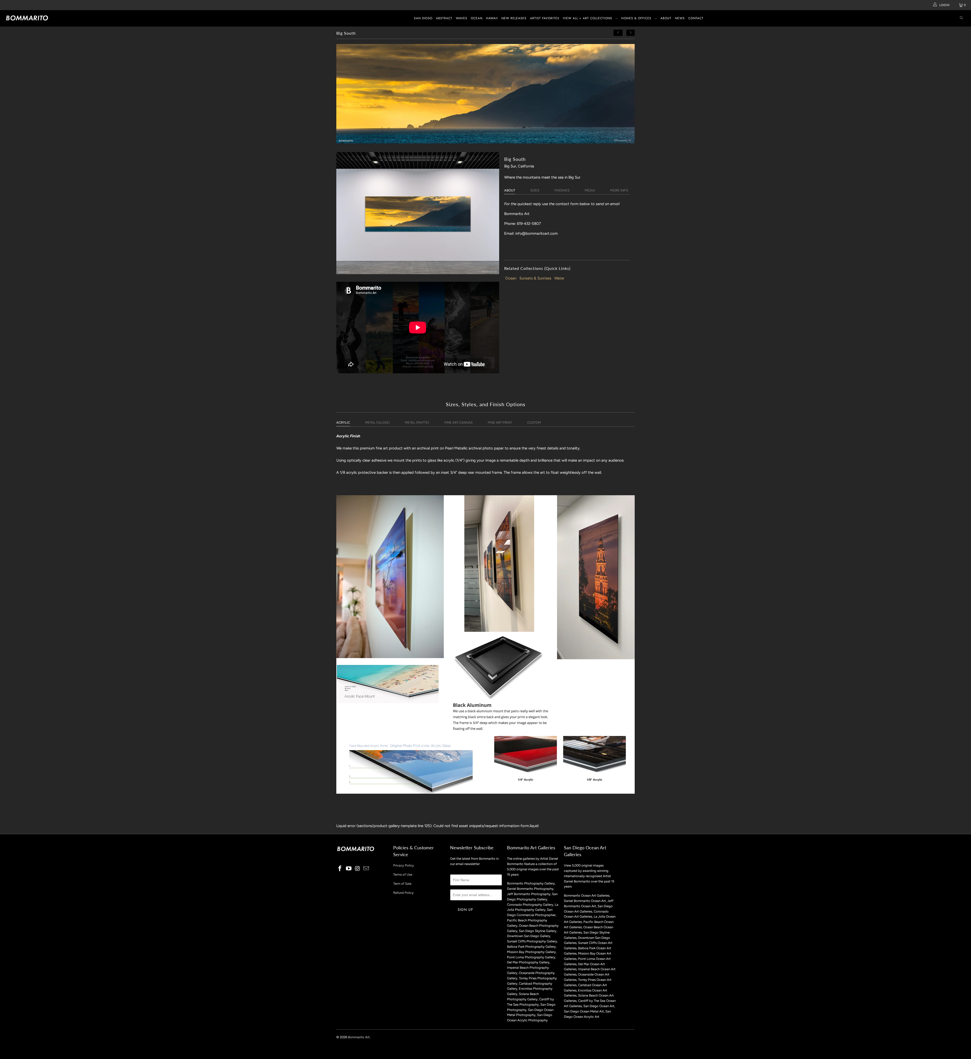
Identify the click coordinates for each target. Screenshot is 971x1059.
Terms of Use (402, 874)
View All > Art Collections (587, 18)
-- (617, 18)
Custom (534, 422)
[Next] (630, 33)
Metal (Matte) (417, 422)
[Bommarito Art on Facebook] (340, 869)
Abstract (444, 18)
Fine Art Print (500, 422)
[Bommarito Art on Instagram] (357, 869)
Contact (695, 18)
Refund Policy (403, 893)
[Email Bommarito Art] (366, 869)
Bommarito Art (359, 1037)
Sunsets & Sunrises (535, 278)
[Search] (961, 18)
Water (559, 278)
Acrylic (343, 422)
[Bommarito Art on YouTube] (349, 869)
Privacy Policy (403, 865)
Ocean (476, 18)
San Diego (423, 18)
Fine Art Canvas (458, 422)
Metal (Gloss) (377, 422)
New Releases (513, 18)
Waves (461, 18)
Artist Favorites (544, 18)
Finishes (562, 190)
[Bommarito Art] (80, 18)
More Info (619, 190)
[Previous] (618, 33)
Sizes (534, 190)
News (680, 18)
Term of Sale (402, 883)
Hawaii (492, 18)
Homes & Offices (636, 18)
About (665, 18)
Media (590, 190)
